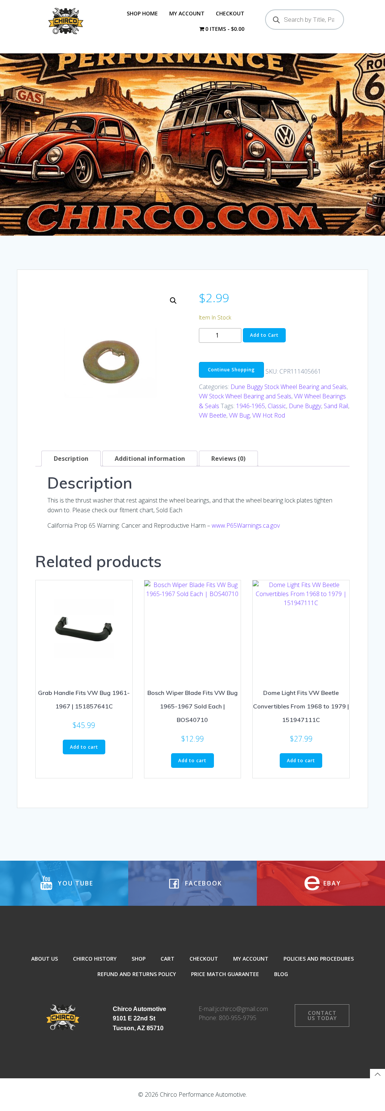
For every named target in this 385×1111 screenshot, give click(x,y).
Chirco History (95, 958)
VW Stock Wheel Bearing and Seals (245, 396)
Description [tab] (71, 458)
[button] (173, 300)
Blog (281, 974)
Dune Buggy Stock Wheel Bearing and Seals (288, 387)
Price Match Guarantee (225, 974)
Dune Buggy (305, 406)
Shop (139, 958)
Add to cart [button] (84, 747)
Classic (277, 406)
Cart (167, 958)
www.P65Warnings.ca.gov (246, 525)
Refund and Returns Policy (136, 974)
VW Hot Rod (268, 415)
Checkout (230, 13)
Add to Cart (264, 335)
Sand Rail (336, 406)
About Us (44, 958)
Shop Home (142, 13)
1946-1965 (250, 406)
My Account (187, 13)
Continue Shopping (231, 369)
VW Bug (239, 415)
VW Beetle (212, 415)
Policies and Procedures (318, 958)
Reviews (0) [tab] (228, 458)
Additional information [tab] (150, 458)
